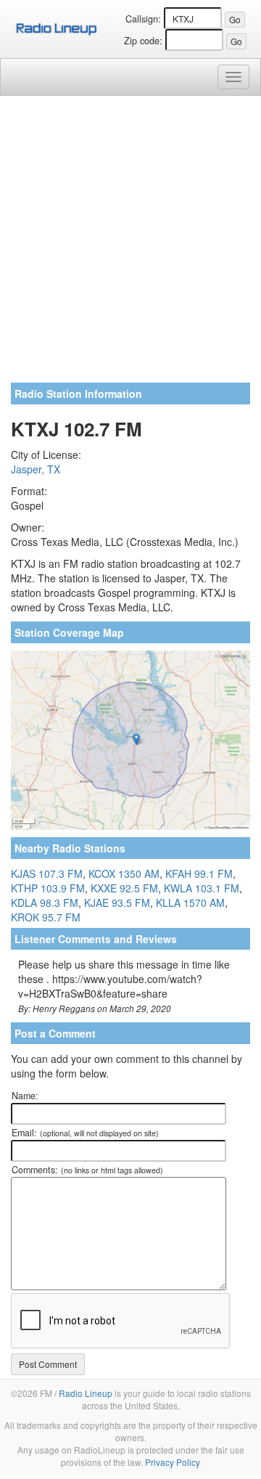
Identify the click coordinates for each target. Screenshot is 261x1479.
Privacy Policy (172, 1462)
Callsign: (143, 18)
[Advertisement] (130, 244)
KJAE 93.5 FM (117, 902)
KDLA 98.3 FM (44, 902)
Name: (25, 1095)
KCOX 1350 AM (124, 873)
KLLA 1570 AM (190, 902)
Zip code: (143, 40)
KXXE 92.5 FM (124, 888)
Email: (85, 1132)
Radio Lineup (85, 1393)
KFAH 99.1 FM (199, 873)
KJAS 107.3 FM (47, 873)
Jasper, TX (35, 469)
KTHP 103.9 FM (48, 888)
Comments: (87, 1169)
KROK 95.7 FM (45, 917)
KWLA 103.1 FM (201, 888)
